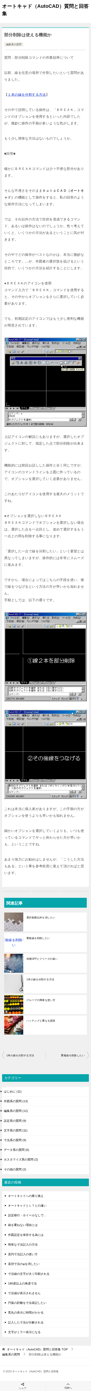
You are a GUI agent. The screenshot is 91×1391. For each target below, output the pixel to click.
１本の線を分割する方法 (27, 94)
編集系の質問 (13, 44)
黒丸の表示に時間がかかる (26, 1312)
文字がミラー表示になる (24, 1332)
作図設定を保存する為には (26, 1234)
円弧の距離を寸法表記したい (27, 1302)
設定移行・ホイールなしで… (27, 1215)
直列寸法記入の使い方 (23, 1254)
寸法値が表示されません (24, 1293)
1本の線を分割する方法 (40, 979)
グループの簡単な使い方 (40, 1000)
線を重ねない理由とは (23, 1225)
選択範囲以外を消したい (40, 917)
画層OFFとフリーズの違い (42, 958)
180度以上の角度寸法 (22, 1283)
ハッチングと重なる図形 (40, 1020)
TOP (37, 1349)
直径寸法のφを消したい (24, 1264)
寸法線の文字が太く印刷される (29, 1273)
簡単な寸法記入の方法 (23, 1244)
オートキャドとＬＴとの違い (27, 1205)
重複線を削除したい (38, 938)
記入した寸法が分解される (26, 1322)
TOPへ (68, 1388)
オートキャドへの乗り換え (26, 1196)
